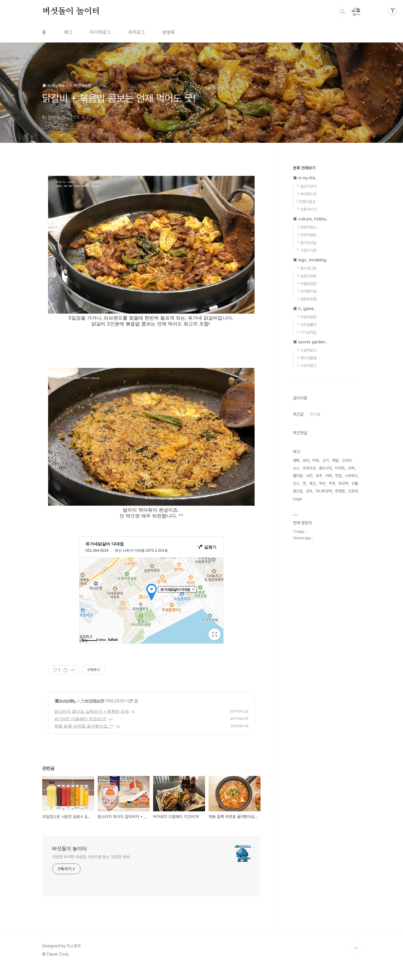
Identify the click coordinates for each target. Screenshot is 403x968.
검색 (342, 11)
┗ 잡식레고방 (306, 268)
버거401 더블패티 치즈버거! (80, 718)
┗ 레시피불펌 (306, 358)
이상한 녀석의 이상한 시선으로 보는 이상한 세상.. (92, 856)
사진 (309, 476)
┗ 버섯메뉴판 (92, 700)
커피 (328, 476)
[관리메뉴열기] (392, 10)
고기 (325, 460)
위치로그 (136, 32)
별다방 (298, 476)
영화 (296, 460)
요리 (306, 460)
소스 (296, 468)
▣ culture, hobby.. (310, 219)
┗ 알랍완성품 (306, 299)
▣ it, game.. (304, 308)
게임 (335, 460)
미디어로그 (100, 32)
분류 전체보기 (304, 168)
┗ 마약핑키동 (306, 291)
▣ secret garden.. (310, 342)
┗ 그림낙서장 (306, 250)
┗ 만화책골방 (306, 235)
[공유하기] (65, 670)
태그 (68, 32)
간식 (309, 491)
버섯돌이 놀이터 (71, 11)
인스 (296, 483)
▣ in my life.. (65, 700)
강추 (319, 476)
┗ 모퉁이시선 (306, 209)
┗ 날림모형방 (306, 276)
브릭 (351, 468)
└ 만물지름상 (305, 201)
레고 (312, 483)
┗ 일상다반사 (306, 186)
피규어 (343, 483)
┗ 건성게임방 (306, 317)
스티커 (346, 460)
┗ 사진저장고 (306, 365)
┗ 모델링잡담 (306, 283)
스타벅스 (351, 476)
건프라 (353, 491)
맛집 (338, 476)
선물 (354, 483)
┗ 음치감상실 (306, 242)
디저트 (340, 468)
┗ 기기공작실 (306, 332)
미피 (315, 460)
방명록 (169, 32)
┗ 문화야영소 (306, 227)
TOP (356, 948)
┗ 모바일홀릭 (306, 324)
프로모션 (309, 468)
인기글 (315, 414)
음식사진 (325, 468)
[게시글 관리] (73, 670)
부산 (322, 483)
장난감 (298, 491)
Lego (297, 499)
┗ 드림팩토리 (306, 350)
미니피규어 (324, 491)
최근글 (298, 414)
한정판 (340, 491)
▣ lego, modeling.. (310, 260)
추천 (332, 483)
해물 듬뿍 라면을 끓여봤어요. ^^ (84, 725)
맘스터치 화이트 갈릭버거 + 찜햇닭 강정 (91, 711)
